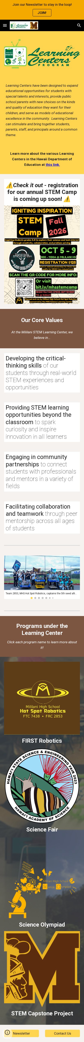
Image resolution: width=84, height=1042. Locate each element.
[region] (42, 10)
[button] (5, 25)
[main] (42, 110)
